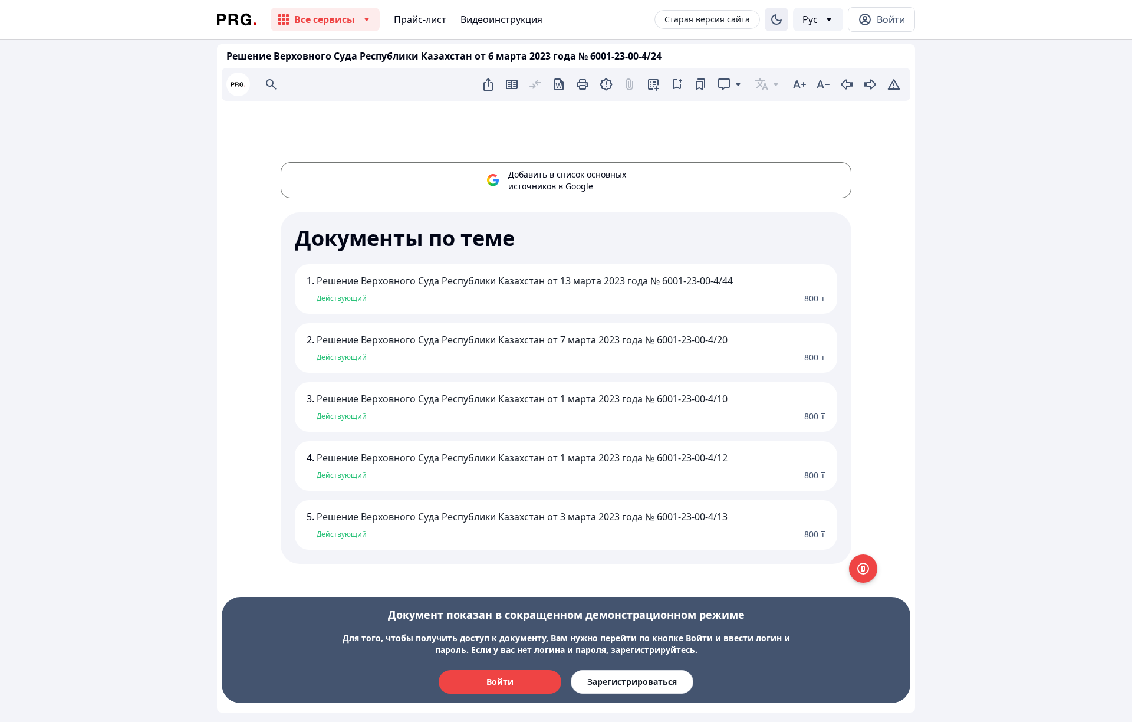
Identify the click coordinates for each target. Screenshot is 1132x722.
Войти (500, 681)
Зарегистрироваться (632, 681)
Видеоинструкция (501, 19)
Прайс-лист (420, 19)
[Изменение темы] (776, 19)
